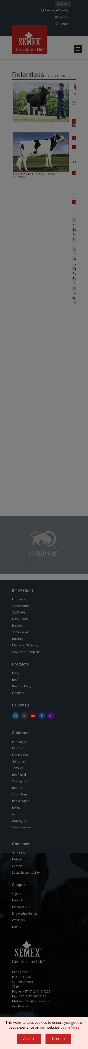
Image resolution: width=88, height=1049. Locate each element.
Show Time (20, 794)
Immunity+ (19, 599)
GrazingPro (19, 821)
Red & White (20, 801)
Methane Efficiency (25, 645)
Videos (63, 17)
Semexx (17, 768)
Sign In (16, 894)
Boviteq (17, 639)
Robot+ (17, 788)
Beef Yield (19, 775)
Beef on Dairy (21, 686)
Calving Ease (20, 781)
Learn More (69, 1027)
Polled (16, 807)
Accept (29, 1039)
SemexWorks (21, 606)
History (17, 859)
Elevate (17, 625)
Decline (58, 1039)
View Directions (21, 1006)
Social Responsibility (26, 872)
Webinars (18, 920)
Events (16, 927)
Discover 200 (21, 907)
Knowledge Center (24, 913)
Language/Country (56, 10)
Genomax (18, 761)
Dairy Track (20, 619)
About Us (18, 853)
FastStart (18, 748)
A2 (14, 814)
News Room (20, 900)
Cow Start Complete (26, 652)
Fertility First (20, 755)
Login (64, 3)
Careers (17, 866)
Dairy (15, 673)
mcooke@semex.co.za (34, 1001)
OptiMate (18, 612)
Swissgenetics (21, 827)
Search (63, 23)
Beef (15, 680)
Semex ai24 (20, 632)
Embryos (18, 693)
